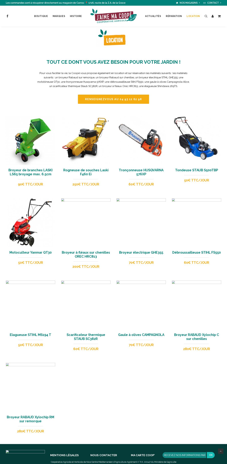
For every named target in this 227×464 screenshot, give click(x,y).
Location (193, 16)
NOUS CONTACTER (103, 455)
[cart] (218, 16)
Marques (59, 16)
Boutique (41, 16)
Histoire (76, 16)
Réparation (174, 16)
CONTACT (213, 2)
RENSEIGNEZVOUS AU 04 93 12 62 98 (113, 99)
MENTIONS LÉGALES (64, 455)
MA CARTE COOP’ (143, 455)
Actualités (153, 16)
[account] (213, 16)
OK (211, 455)
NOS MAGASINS (189, 2)
